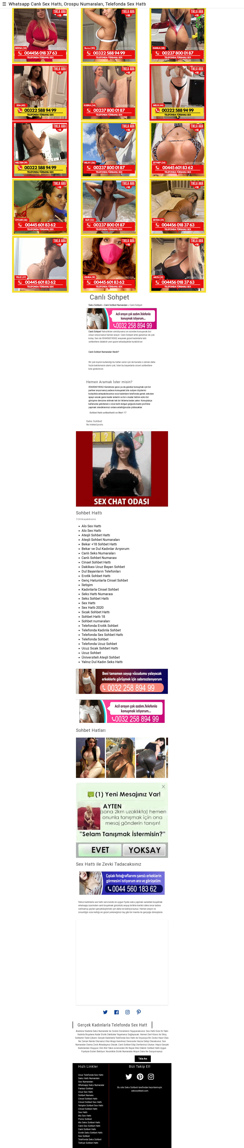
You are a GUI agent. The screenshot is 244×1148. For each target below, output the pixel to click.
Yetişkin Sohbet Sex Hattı (90, 1105)
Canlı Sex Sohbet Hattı (89, 1126)
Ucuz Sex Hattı (85, 1092)
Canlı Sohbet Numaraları (116, 305)
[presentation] (163, 757)
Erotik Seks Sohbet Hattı (90, 1132)
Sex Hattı (82, 1112)
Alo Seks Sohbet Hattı (89, 1122)
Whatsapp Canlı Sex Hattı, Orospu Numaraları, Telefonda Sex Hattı (77, 4)
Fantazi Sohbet (85, 1088)
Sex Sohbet (84, 1136)
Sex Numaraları (85, 1081)
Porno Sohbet (85, 1119)
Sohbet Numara (85, 1095)
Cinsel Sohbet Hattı (87, 1098)
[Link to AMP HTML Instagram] (127, 1013)
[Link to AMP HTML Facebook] (116, 1013)
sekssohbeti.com (139, 1090)
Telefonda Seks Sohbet (89, 1139)
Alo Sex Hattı (84, 1115)
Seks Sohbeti (95, 305)
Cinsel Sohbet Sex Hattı (90, 1102)
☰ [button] (4, 4)
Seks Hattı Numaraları (89, 1078)
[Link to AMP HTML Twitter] (105, 1013)
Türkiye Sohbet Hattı (88, 1142)
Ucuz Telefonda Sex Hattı (90, 1075)
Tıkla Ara (143, 1058)
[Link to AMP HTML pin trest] (139, 1013)
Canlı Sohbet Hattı (87, 1129)
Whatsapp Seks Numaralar (91, 1085)
